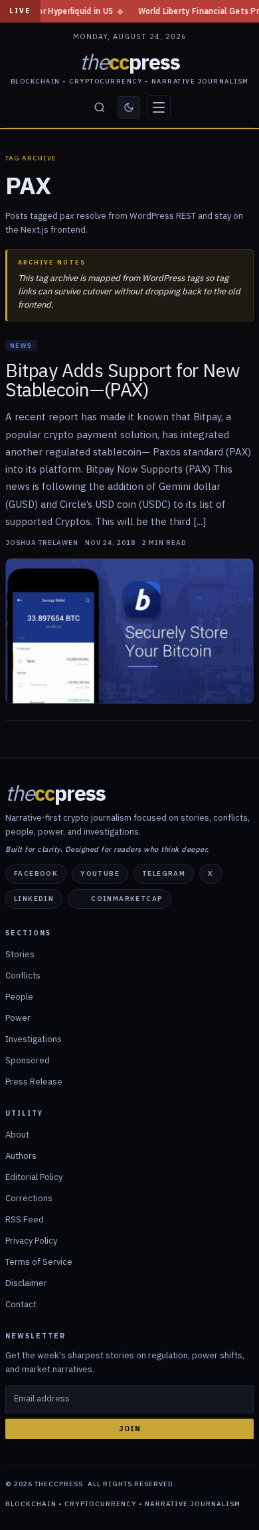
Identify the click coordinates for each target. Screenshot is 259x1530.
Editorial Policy (33, 1177)
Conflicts (23, 975)
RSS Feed (24, 1219)
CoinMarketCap (127, 898)
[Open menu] (159, 107)
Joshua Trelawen (41, 543)
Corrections (28, 1198)
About (17, 1134)
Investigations (33, 1039)
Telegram (163, 873)
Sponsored (27, 1060)
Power (18, 1018)
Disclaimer (26, 1283)
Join (130, 1428)
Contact (21, 1304)
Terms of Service (38, 1261)
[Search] (99, 107)
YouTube (100, 873)
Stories (20, 954)
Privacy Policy (31, 1240)
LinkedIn (34, 898)
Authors (21, 1155)
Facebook (36, 873)
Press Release (33, 1081)
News (21, 345)
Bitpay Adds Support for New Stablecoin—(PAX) (122, 380)
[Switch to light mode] (129, 107)
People (19, 996)
